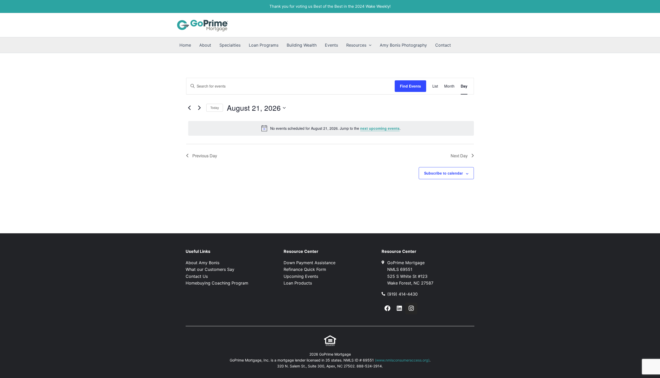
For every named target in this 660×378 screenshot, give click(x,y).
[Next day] (199, 108)
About (205, 45)
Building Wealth (302, 45)
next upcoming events (380, 128)
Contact (443, 45)
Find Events (410, 86)
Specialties (230, 45)
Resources (356, 45)
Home (185, 45)
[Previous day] (189, 108)
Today (214, 107)
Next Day (459, 156)
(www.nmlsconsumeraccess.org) (402, 360)
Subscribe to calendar (443, 173)
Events (331, 45)
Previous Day (204, 156)
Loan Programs (263, 45)
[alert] (331, 128)
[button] (369, 45)
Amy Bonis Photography (403, 45)
